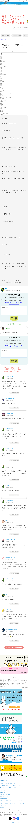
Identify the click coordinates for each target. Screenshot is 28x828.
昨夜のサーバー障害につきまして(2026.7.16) (9, 679)
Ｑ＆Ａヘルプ (3, 792)
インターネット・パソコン (6, 93)
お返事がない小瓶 (16, 35)
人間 (1, 57)
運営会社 (2, 807)
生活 (1, 64)
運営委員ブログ (3, 798)
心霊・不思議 (3, 100)
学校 (1, 60)
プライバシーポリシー (14, 304)
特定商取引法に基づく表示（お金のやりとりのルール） (12, 803)
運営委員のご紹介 (4, 796)
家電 (1, 103)
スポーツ (2, 104)
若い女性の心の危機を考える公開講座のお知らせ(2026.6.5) (13, 682)
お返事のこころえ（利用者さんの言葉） (8, 783)
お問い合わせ (3, 805)
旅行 (1, 108)
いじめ (1, 88)
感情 (1, 80)
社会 (1, 71)
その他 (1, 101)
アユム (8, 328)
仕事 (1, 68)
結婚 (1, 54)
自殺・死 (2, 90)
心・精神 (2, 81)
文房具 (1, 114)
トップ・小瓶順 (5, 35)
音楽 (1, 94)
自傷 (1, 83)
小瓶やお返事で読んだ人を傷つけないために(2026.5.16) (12, 683)
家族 (1, 56)
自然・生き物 (3, 74)
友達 (1, 58)
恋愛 (1, 53)
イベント (2, 76)
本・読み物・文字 (4, 96)
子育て (1, 111)
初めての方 (2, 790)
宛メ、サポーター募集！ (5, 794)
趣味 (1, 91)
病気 (1, 84)
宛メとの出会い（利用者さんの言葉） (8, 787)
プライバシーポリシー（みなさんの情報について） (11, 800)
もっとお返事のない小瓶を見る (14, 647)
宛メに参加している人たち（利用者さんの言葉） (10, 785)
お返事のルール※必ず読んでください (14, 302)
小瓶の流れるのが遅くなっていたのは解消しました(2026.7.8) (13, 680)
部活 (1, 63)
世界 (1, 73)
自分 (1, 77)
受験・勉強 (2, 61)
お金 (1, 70)
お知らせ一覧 (25, 687)
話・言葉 (2, 98)
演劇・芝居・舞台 (4, 113)
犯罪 (1, 105)
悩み (1, 78)
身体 (1, 86)
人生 (1, 67)
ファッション (3, 107)
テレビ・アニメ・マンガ (5, 97)
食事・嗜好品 (3, 66)
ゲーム (1, 110)
